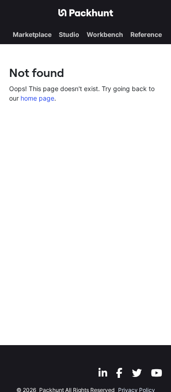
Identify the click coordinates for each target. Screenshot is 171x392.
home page (37, 98)
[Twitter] (137, 373)
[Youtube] (156, 373)
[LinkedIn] (102, 373)
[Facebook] (119, 373)
